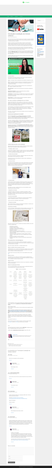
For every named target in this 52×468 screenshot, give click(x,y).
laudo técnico (20, 344)
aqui (8, 253)
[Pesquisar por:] (40, 20)
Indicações (21, 16)
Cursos (8, 16)
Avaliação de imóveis (11, 343)
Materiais (11, 16)
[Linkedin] (8, 339)
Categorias (16, 16)
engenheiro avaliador (16, 344)
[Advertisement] (26, 10)
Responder (12, 368)
